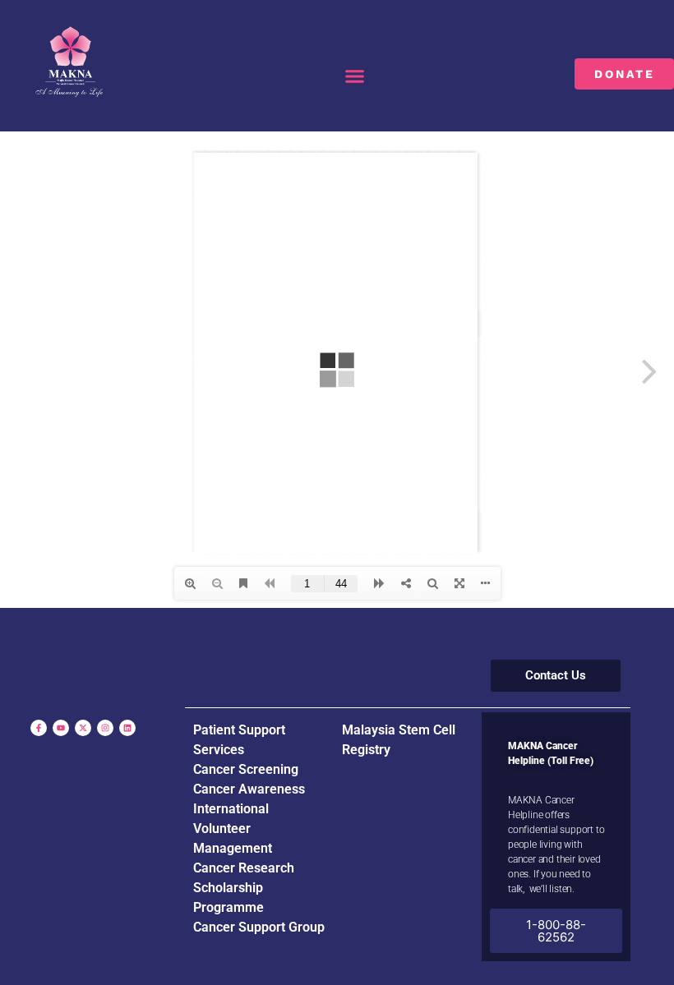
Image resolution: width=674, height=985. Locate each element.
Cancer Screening (245, 769)
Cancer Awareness (249, 789)
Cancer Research (243, 868)
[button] (355, 76)
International (231, 809)
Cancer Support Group (259, 927)
